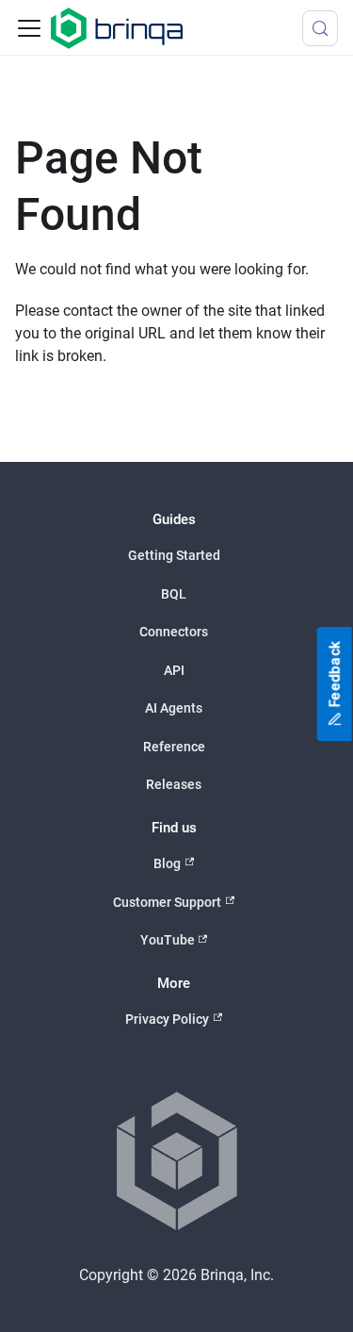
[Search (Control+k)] (320, 28)
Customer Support (167, 902)
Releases (173, 784)
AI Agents (173, 707)
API (174, 670)
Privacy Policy (167, 1019)
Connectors (173, 631)
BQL (173, 593)
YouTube (167, 939)
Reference (174, 746)
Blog (167, 863)
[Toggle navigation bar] (29, 28)
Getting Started (174, 555)
